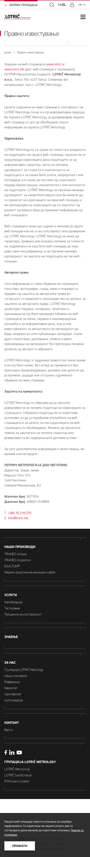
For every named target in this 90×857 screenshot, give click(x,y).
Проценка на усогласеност (23, 614)
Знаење (11, 637)
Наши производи (19, 547)
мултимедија (13, 700)
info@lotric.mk (18, 518)
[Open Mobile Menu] (83, 17)
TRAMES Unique (15, 554)
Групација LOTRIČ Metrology (23, 670)
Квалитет (10, 688)
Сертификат (12, 694)
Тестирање (12, 608)
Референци (12, 682)
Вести (8, 730)
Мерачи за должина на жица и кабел (29, 572)
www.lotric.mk (14, 69)
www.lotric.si (55, 64)
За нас (10, 662)
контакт (11, 723)
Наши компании (15, 676)
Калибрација (13, 602)
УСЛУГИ (10, 595)
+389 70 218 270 (19, 513)
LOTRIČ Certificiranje (17, 775)
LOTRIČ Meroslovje (17, 769)
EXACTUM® (12, 566)
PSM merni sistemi (16, 781)
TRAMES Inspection (17, 560)
